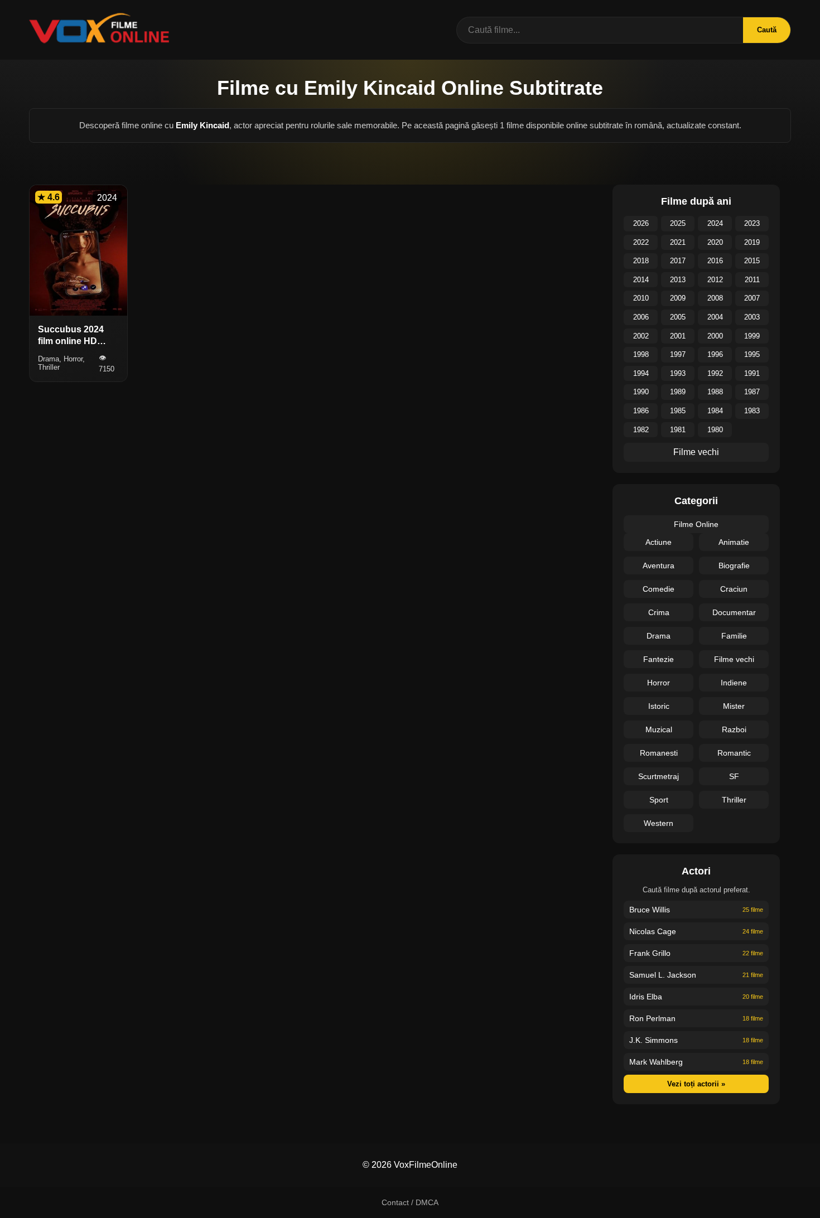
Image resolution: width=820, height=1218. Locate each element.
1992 (715, 373)
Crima (658, 612)
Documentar (734, 612)
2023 (752, 223)
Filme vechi (696, 452)
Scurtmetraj (658, 776)
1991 (752, 373)
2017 (678, 261)
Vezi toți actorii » (696, 1084)
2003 (752, 317)
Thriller (734, 799)
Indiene (734, 682)
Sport (658, 799)
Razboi (734, 729)
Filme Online (696, 524)
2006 (641, 317)
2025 (678, 223)
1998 (641, 354)
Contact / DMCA (410, 1202)
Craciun (733, 588)
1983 (752, 411)
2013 (678, 280)
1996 (715, 354)
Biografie (734, 565)
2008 (715, 298)
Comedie (658, 588)
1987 (752, 392)
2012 (715, 280)
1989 (678, 392)
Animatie (733, 542)
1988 (715, 392)
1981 (678, 430)
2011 (752, 280)
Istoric (658, 706)
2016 (715, 261)
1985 (678, 411)
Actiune (658, 542)
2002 (641, 336)
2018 (641, 261)
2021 (678, 242)
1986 (641, 411)
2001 (678, 336)
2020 (715, 242)
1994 (641, 373)
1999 (752, 336)
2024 (715, 223)
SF (734, 776)
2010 (641, 298)
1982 (641, 430)
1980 (715, 430)
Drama (659, 635)
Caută (766, 30)
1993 (678, 373)
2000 (715, 336)
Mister (734, 706)
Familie (734, 635)
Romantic (734, 752)
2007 (752, 298)
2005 (678, 317)
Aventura (658, 565)
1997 (678, 354)
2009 (678, 298)
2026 (641, 223)
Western (658, 823)
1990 (641, 392)
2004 (715, 317)
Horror (658, 682)
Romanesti (659, 752)
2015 (752, 261)
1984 (715, 411)
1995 (752, 354)
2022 (641, 242)
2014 (641, 280)
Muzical (658, 729)
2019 (752, 242)
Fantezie (658, 659)
